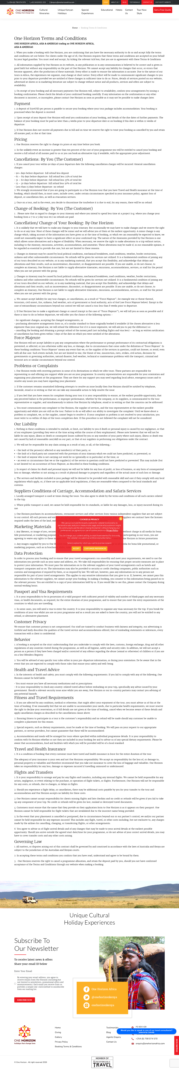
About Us (114, 2)
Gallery (58, 1037)
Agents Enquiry (113, 1037)
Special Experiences (88, 11)
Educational (107, 9)
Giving (58, 1032)
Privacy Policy (61, 1041)
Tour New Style (142, 11)
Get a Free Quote (162, 9)
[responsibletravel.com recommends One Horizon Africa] (102, 1062)
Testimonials (135, 2)
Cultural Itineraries (44, 11)
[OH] (20, 12)
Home (106, 2)
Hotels (119, 9)
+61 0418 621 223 (38, 2)
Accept (76, 549)
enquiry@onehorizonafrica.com (62, 2)
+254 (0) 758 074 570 (17, 2)
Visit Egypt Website (163, 2)
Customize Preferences (95, 549)
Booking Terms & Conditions (68, 1046)
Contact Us (147, 2)
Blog (124, 2)
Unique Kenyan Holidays (65, 11)
